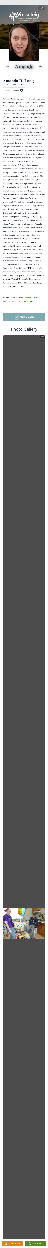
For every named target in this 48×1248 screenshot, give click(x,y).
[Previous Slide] (5, 923)
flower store (29, 301)
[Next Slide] (42, 923)
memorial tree (31, 297)
